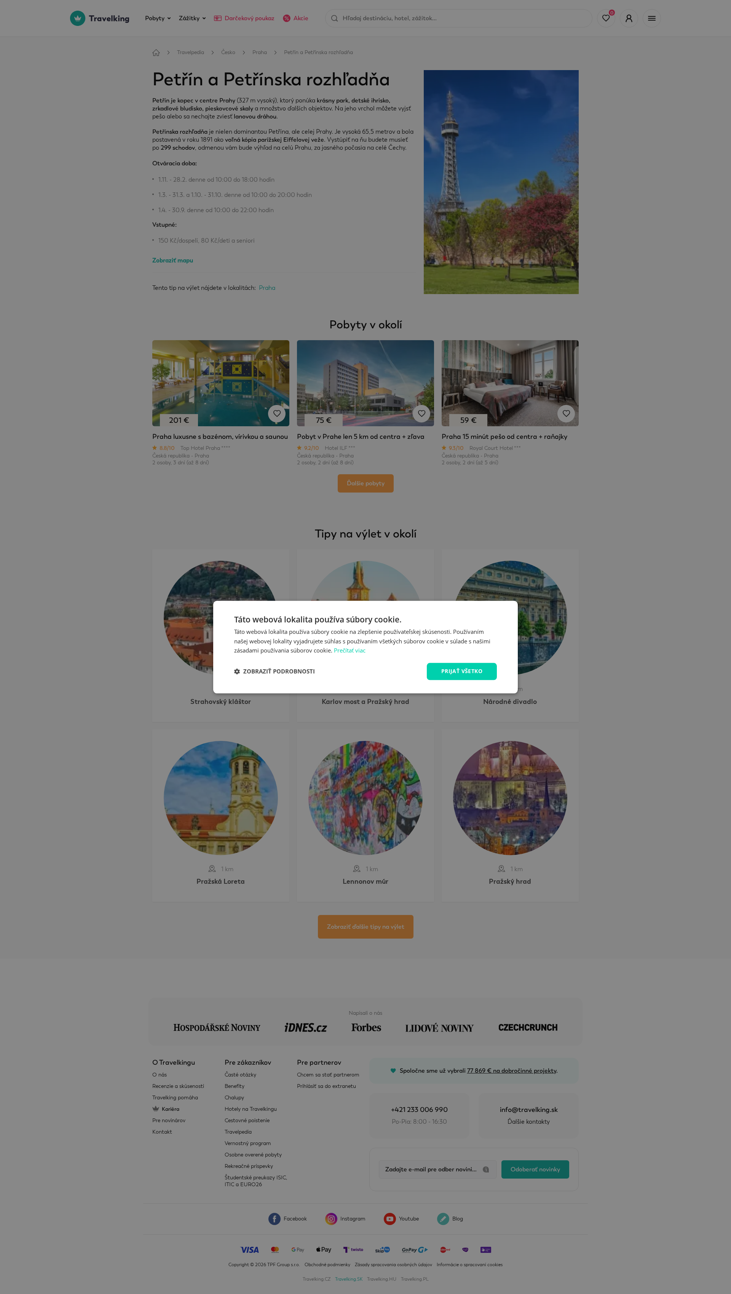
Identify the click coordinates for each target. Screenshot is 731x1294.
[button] (274, 671)
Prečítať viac (350, 650)
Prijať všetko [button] (461, 671)
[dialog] (365, 647)
